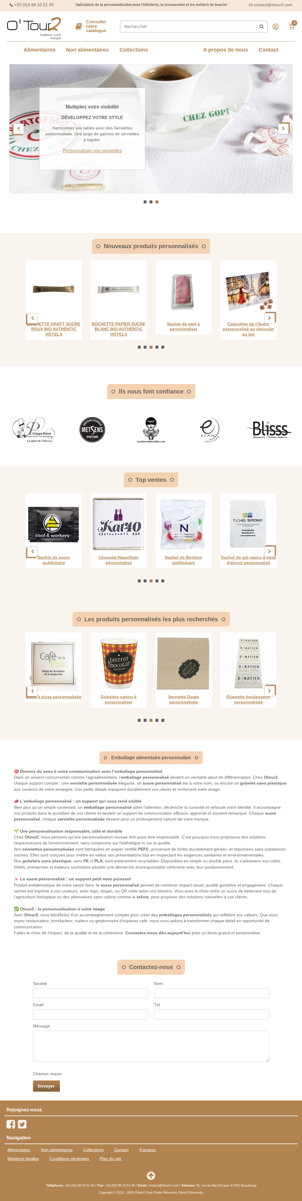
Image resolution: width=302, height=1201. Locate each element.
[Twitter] (22, 1124)
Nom (158, 983)
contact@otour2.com (273, 5)
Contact (268, 50)
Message (41, 1026)
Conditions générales (69, 1158)
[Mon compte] (275, 26)
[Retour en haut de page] (151, 1176)
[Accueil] (34, 24)
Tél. (157, 1004)
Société (40, 983)
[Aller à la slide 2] (151, 201)
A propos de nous (225, 50)
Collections (133, 50)
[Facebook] (10, 1124)
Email (38, 1004)
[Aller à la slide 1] (145, 201)
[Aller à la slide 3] (156, 201)
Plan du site (111, 1158)
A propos (147, 1150)
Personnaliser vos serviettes (92, 150)
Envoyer (46, 1086)
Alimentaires (39, 50)
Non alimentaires (87, 50)
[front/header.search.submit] (261, 26)
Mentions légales (23, 1158)
